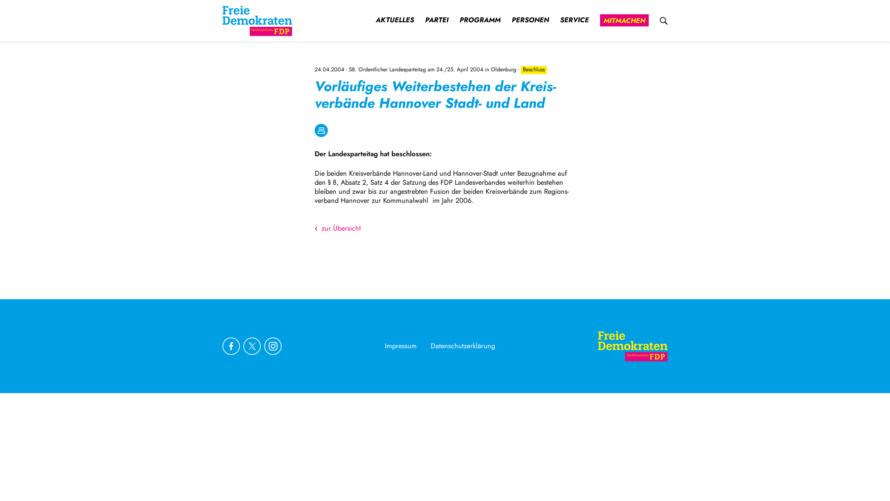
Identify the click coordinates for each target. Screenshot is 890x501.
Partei (436, 20)
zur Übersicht (341, 228)
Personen (530, 20)
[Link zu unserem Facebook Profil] (231, 346)
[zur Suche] (664, 21)
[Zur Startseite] (633, 346)
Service (574, 20)
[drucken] (321, 130)
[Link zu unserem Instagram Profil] (273, 346)
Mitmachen (624, 21)
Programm (480, 20)
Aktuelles (395, 20)
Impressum (401, 346)
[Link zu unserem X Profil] (252, 346)
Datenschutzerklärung (463, 346)
